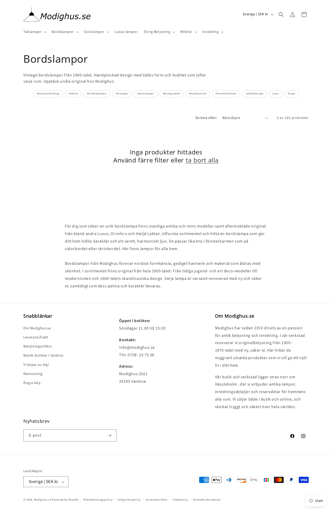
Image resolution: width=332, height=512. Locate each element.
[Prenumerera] (109, 435)
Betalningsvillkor (37, 346)
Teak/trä (73, 93)
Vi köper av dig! (36, 364)
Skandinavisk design (48, 93)
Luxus (275, 93)
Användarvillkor (157, 500)
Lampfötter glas (255, 93)
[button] (34, 31)
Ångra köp (31, 382)
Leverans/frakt (35, 337)
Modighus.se (42, 500)
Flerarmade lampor (226, 93)
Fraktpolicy (180, 500)
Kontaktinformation (207, 500)
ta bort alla (202, 160)
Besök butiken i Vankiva (43, 355)
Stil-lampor (122, 93)
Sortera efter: (206, 117)
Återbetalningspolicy (98, 500)
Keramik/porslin (198, 93)
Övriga (291, 93)
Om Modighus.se (37, 328)
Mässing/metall (171, 93)
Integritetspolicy (129, 500)
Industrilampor (145, 93)
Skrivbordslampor (97, 93)
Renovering (33, 373)
